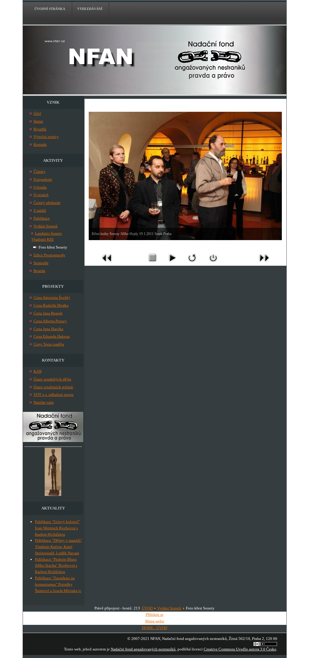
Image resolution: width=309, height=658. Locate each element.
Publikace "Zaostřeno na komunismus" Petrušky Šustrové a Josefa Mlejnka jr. (58, 584)
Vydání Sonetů (169, 608)
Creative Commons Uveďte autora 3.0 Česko (240, 649)
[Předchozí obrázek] (107, 263)
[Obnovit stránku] (192, 263)
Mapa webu (154, 621)
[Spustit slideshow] (172, 263)
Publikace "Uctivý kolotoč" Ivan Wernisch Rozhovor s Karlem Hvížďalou (57, 528)
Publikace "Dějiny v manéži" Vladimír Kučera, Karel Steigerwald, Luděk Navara (58, 546)
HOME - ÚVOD (154, 627)
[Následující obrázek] (264, 263)
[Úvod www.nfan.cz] (53, 440)
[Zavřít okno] (213, 263)
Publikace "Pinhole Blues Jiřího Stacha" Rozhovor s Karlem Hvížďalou (56, 565)
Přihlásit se (155, 614)
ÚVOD (147, 608)
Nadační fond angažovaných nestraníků (143, 649)
